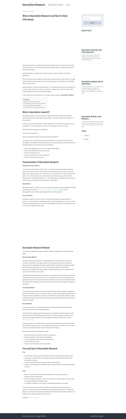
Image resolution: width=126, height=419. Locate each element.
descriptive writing (28, 319)
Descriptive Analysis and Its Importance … (92, 82)
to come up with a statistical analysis (48, 189)
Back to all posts (29, 11)
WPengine (100, 416)
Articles (68, 5)
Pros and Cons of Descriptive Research (34, 107)
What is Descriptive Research (55, 5)
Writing (86, 139)
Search (92, 23)
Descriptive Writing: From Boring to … (91, 117)
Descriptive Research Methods (32, 105)
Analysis (87, 135)
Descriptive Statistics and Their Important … (92, 51)
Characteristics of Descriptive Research (35, 103)
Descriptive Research (34, 4)
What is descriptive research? (32, 101)
